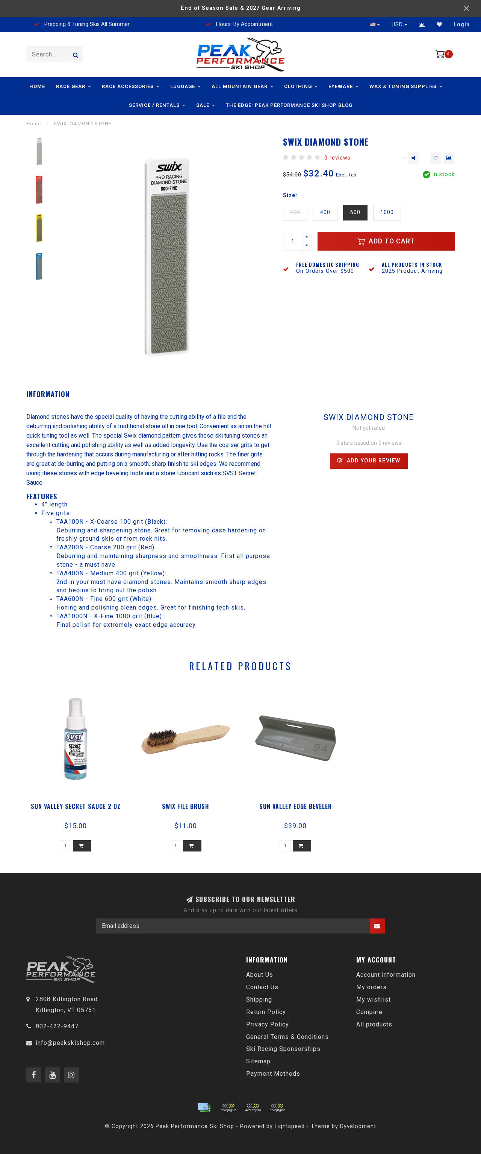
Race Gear (70, 86)
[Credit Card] (204, 1107)
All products (374, 1024)
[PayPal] (253, 1107)
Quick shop (79, 804)
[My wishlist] (439, 24)
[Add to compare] (449, 158)
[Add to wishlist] (436, 158)
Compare (369, 1012)
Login (462, 24)
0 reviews (337, 158)
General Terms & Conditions (287, 1036)
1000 (387, 212)
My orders (371, 987)
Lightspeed (290, 1126)
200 (295, 212)
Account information (386, 974)
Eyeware (340, 86)
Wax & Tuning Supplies (403, 86)
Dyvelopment (358, 1126)
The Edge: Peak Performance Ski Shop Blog (289, 105)
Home (37, 86)
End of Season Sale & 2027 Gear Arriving (241, 8)
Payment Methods (273, 1073)
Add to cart (391, 241)
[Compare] (422, 24)
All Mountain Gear (240, 86)
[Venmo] (277, 1107)
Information (48, 394)
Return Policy (266, 1012)
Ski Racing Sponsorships (283, 1048)
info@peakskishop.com (70, 1042)
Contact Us (262, 987)
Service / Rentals (154, 105)
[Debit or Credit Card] (228, 1107)
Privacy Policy (267, 1024)
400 (325, 212)
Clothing (298, 86)
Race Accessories (128, 86)
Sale (202, 105)
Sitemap (258, 1061)
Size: (290, 195)
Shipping (259, 999)
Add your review (372, 461)
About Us (259, 974)
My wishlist (373, 999)
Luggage (182, 86)
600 (355, 212)
